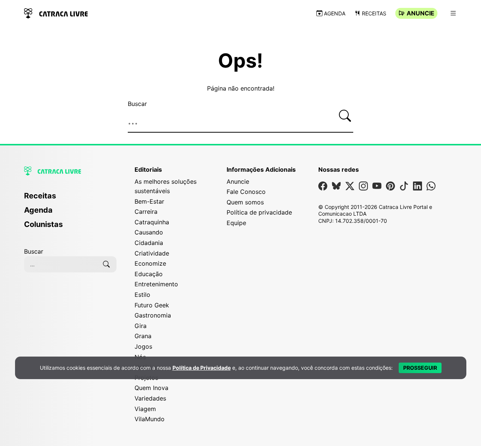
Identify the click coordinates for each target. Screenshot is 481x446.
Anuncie (420, 13)
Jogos (143, 346)
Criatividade (152, 253)
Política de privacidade (259, 212)
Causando (149, 232)
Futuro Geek (152, 305)
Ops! (240, 61)
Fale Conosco (246, 191)
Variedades (150, 398)
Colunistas (43, 224)
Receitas (374, 13)
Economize (150, 263)
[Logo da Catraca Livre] (56, 12)
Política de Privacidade (201, 367)
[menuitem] (70, 199)
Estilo (142, 294)
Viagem (145, 409)
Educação (149, 274)
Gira (141, 326)
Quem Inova (151, 388)
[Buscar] (345, 115)
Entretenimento (156, 284)
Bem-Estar (149, 201)
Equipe (236, 223)
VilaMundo (150, 419)
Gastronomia (153, 315)
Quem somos (245, 202)
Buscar (137, 103)
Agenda (334, 13)
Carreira (146, 211)
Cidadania (149, 242)
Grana (143, 336)
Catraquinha (152, 222)
